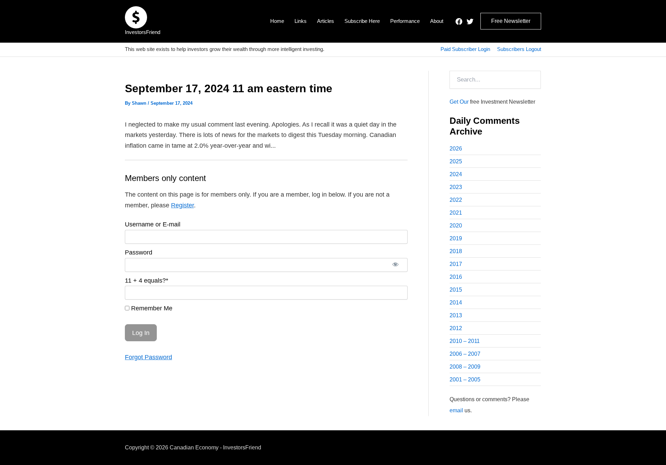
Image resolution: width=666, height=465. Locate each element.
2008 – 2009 (465, 367)
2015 (456, 290)
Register (182, 205)
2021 (456, 213)
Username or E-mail (152, 224)
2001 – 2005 (465, 379)
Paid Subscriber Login (465, 49)
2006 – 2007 (465, 354)
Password (138, 252)
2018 (456, 251)
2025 (456, 161)
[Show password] (395, 265)
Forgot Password (148, 357)
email (456, 410)
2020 (456, 226)
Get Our (459, 102)
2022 (456, 200)
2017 (456, 264)
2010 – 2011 (465, 341)
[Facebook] (458, 21)
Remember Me (150, 308)
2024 (456, 174)
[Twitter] (470, 21)
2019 (456, 238)
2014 (456, 302)
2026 (456, 149)
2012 (456, 328)
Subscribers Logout (519, 49)
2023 (456, 187)
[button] (510, 21)
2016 (456, 277)
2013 (456, 315)
